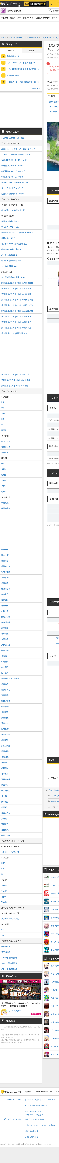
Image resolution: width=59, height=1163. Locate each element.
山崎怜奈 (5, 611)
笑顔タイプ (5, 447)
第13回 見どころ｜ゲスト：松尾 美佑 (16, 322)
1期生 (3, 469)
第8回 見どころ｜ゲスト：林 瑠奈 (14, 385)
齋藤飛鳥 (5, 549)
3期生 (3, 480)
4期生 (3, 486)
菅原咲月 (5, 824)
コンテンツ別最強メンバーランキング (16, 154)
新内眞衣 (5, 594)
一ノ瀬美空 (5, 790)
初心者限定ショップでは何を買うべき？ (17, 232)
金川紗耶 (5, 706)
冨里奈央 (5, 829)
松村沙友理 (5, 571)
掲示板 (31, 51)
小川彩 (4, 807)
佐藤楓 (4, 656)
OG (2, 463)
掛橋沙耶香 (5, 700)
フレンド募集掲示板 (9, 957)
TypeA (4, 885)
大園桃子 (5, 639)
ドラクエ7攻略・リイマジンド (36, 1105)
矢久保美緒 (5, 745)
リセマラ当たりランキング (12, 188)
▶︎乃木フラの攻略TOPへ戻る (13, 137)
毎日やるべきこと (8, 238)
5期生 (3, 491)
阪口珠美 (5, 650)
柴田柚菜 (5, 717)
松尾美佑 (5, 768)
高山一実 (5, 555)
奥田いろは (5, 813)
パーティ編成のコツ (9, 255)
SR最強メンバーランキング (12, 176)
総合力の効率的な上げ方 (11, 249)
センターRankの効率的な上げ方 (14, 243)
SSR (3, 413)
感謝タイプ (5, 452)
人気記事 (11, 51)
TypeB (4, 891)
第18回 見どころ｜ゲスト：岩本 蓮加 (16, 294)
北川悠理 (5, 712)
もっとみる (35, 88)
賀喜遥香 (5, 695)
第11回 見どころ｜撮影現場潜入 (14, 333)
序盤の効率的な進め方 (10, 221)
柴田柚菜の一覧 (13, 56)
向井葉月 (5, 667)
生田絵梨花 (5, 508)
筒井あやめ (5, 734)
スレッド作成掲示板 (9, 968)
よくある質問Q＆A (8, 266)
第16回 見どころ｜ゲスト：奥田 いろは (17, 305)
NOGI (3, 430)
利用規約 (28, 1092)
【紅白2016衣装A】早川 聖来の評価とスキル (24, 69)
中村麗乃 (5, 661)
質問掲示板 (5, 952)
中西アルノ (5, 835)
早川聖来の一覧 (13, 75)
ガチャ (54, 17)
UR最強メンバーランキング (12, 165)
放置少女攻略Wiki (31, 1131)
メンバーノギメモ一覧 (10, 918)
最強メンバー (15, 17)
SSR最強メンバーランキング (13, 171)
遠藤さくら (5, 689)
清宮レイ (5, 723)
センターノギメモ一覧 (10, 852)
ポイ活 (19, 3)
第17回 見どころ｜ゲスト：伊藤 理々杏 (17, 299)
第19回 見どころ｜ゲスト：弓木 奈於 (16, 288)
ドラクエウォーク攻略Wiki (34, 1115)
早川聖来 (5, 740)
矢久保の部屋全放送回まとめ (13, 277)
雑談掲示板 (5, 946)
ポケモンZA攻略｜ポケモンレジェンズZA (40, 1100)
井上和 (4, 796)
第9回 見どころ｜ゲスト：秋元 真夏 (15, 380)
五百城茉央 (5, 779)
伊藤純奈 (5, 583)
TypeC (4, 896)
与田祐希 (5, 684)
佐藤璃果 (5, 757)
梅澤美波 (5, 633)
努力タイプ (5, 441)
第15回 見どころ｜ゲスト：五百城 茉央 (17, 310)
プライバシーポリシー (43, 1092)
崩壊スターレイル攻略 (33, 1111)
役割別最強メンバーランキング (13, 160)
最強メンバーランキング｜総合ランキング (18, 148)
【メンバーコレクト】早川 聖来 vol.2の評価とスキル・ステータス (24, 62)
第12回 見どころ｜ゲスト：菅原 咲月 (16, 327)
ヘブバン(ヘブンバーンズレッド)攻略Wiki (40, 1125)
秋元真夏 (5, 502)
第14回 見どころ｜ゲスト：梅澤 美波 (16, 316)
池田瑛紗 (5, 785)
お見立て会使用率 (42, 17)
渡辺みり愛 (5, 616)
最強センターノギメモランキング (14, 182)
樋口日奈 (5, 560)
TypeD (4, 902)
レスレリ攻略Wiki (31, 1137)
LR (2, 402)
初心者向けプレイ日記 (10, 226)
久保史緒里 (5, 644)
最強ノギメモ (28, 17)
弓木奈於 (5, 773)
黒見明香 (5, 751)
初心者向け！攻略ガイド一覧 (13, 210)
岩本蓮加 (5, 628)
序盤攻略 (4, 17)
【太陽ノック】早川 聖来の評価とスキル (23, 82)
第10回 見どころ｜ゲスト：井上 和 (15, 374)
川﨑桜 (4, 818)
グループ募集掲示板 (9, 963)
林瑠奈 (4, 762)
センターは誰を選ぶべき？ (12, 260)
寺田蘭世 (5, 605)
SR (2, 419)
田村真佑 (5, 728)
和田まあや (5, 577)
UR (2, 407)
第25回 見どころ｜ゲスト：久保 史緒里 (17, 282)
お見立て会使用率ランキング (13, 193)
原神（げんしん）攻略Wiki (34, 1119)
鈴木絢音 (5, 600)
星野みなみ (5, 566)
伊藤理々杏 (5, 622)
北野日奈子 (5, 588)
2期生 (3, 474)
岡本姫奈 (5, 801)
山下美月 (5, 672)
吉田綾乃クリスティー (10, 678)
